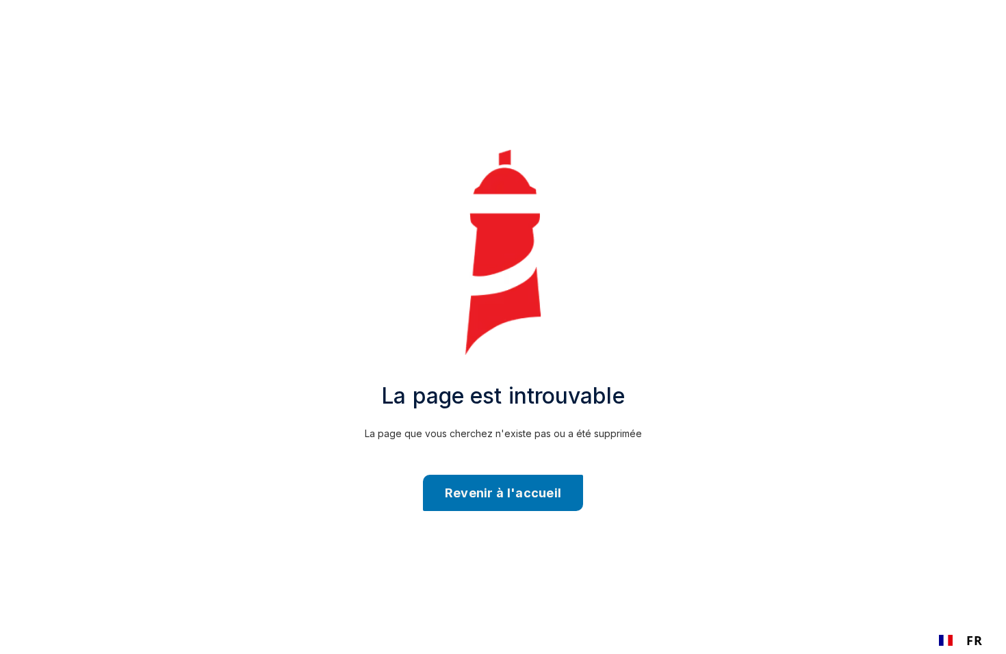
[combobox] (960, 640)
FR (974, 640)
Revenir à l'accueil (503, 493)
